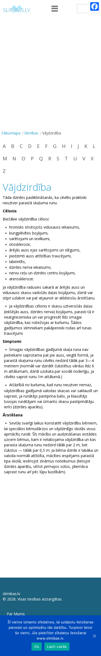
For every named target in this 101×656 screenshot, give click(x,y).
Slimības (31, 133)
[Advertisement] (50, 75)
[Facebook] (94, 6)
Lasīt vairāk (57, 646)
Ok (36, 646)
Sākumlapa (10, 133)
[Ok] (94, 635)
